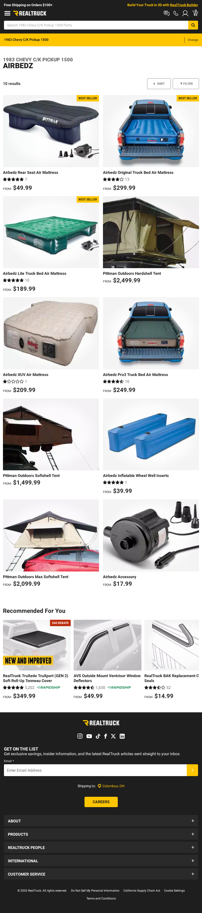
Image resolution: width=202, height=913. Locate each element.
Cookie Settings (174, 890)
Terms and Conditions (101, 898)
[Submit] (192, 770)
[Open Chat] (166, 13)
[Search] (193, 25)
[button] (101, 820)
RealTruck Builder (184, 5)
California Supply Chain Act (141, 890)
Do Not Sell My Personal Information (95, 890)
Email (9, 761)
